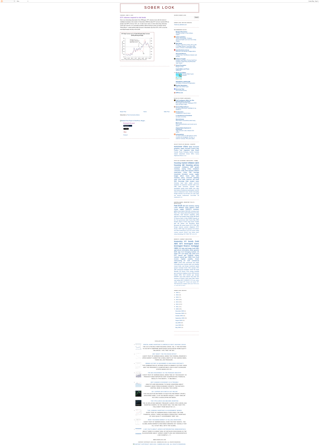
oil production (183, 184)
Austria (197, 153)
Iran (181, 150)
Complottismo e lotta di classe (183, 113)
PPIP (196, 234)
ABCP (182, 280)
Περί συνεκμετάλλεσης (181, 90)
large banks (191, 221)
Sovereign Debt (183, 181)
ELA (188, 230)
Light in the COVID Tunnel (182, 86)
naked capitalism (180, 36)
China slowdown (193, 169)
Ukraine (188, 153)
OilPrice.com (179, 92)
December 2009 (179, 311)
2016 (177, 295)
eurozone (178, 146)
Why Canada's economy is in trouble (164, 382)
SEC (198, 225)
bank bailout (181, 211)
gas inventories (178, 273)
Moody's (176, 228)
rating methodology (178, 234)
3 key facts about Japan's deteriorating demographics (164, 429)
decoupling (196, 191)
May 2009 (178, 327)
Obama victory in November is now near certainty (164, 363)
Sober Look (159, 7)
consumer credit (179, 170)
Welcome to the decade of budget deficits (186, 51)
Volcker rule (184, 223)
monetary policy (179, 177)
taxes (186, 191)
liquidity (197, 264)
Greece (193, 148)
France (176, 150)
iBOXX (184, 285)
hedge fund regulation (187, 228)
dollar (191, 250)
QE (183, 165)
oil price (189, 273)
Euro (193, 257)
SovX (184, 275)
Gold (197, 241)
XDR (179, 285)
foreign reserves (178, 193)
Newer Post (123, 111)
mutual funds (177, 266)
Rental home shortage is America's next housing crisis (164, 344)
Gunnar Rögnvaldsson (182, 106)
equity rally (188, 253)
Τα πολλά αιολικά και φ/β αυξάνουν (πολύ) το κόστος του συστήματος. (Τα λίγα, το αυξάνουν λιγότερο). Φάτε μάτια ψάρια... (186, 137)
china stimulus (189, 170)
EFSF (197, 227)
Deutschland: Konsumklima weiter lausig (185, 120)
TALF (178, 213)
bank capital (188, 183)
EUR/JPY (176, 276)
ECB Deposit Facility (193, 213)
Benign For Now (179, 66)
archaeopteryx (180, 134)
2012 (177, 304)
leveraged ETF (182, 282)
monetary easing (180, 169)
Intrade (191, 191)
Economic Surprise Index (191, 186)
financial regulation (189, 214)
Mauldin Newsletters (181, 85)
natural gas (182, 255)
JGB (175, 269)
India (192, 150)
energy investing (194, 271)
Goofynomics (179, 111)
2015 (177, 297)
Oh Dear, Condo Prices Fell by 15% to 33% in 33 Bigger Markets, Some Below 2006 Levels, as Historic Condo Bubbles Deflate (186, 46)
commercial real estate (192, 262)
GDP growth (194, 167)
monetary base (178, 183)
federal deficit (184, 213)
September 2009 (180, 318)
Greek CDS (182, 262)
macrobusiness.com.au (182, 50)
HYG (197, 267)
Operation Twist (178, 214)
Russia (181, 152)
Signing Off (178, 70)
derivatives (192, 223)
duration (189, 275)
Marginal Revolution (181, 31)
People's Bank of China (180, 221)
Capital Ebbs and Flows (182, 69)
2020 (177, 292)
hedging (185, 273)
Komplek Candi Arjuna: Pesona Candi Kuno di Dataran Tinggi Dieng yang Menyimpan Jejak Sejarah (186, 61)
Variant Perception (181, 65)
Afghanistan (177, 155)
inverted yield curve (193, 184)
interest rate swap (191, 276)
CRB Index (177, 186)
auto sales (196, 188)
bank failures (177, 190)
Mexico (182, 155)
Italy (197, 148)
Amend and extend (191, 282)
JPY (179, 253)
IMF (195, 216)
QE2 (175, 181)
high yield (184, 248)
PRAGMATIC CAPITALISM (183, 81)
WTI (181, 244)
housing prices (192, 165)
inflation (191, 163)
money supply (194, 174)
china (185, 146)
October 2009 (179, 315)
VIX (180, 248)
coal (183, 266)
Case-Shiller (193, 195)
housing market (180, 163)
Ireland (176, 153)
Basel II (185, 230)
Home (145, 111)
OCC (185, 234)
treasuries (178, 241)
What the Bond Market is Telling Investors (164, 419)
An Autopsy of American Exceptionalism (185, 83)
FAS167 (186, 232)
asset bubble (188, 188)
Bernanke (176, 225)
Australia (196, 152)
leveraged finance (182, 246)
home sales (190, 176)
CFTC (191, 225)
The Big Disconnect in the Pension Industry (164, 372)
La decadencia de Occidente (184, 115)
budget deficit (179, 176)
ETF (175, 255)
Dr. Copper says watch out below (164, 391)
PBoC (175, 213)
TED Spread (177, 283)
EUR (175, 252)
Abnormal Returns (181, 53)
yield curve (177, 179)
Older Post (166, 111)
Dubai (185, 155)
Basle (197, 223)
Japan (182, 148)
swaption (185, 283)
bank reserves (187, 179)
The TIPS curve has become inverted (164, 401)
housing (177, 165)
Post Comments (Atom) (133, 115)
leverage (196, 172)
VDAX (177, 285)
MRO (197, 220)
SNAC (187, 234)
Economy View (180, 89)
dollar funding (179, 230)
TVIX (194, 283)
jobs (197, 176)
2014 (177, 299)
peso (181, 283)
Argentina (187, 150)
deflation (181, 207)
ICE (190, 230)
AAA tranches (195, 273)
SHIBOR (190, 218)
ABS (176, 244)
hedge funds (191, 248)
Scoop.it (125, 135)
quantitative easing (179, 188)
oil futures (182, 278)
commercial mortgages (183, 269)
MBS (197, 248)
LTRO (176, 207)
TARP (179, 228)
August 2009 (178, 320)
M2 (178, 223)
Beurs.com (179, 122)
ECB (180, 205)
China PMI (187, 172)
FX (190, 280)
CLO (182, 252)
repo (179, 252)
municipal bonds (182, 267)
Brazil (197, 150)
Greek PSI (192, 269)
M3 (198, 190)
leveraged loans (191, 244)
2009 (177, 309)
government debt (183, 220)
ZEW (181, 197)
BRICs (192, 153)
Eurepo (187, 266)
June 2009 (178, 325)
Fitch (194, 228)
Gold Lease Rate (190, 278)
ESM (186, 211)
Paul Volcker (192, 232)
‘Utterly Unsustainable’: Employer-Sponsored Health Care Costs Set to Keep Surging (186, 40)
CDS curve (190, 283)
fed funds (196, 179)
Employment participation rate (189, 190)
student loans (194, 181)
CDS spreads (192, 267)
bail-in (197, 232)
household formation (181, 174)
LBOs (180, 275)
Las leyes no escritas (181, 116)
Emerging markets (188, 152)
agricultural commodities (181, 250)
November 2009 (179, 313)
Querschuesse (180, 119)
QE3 (197, 163)
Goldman (190, 255)
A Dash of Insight (181, 58)
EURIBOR (186, 280)
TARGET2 (188, 209)
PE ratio (193, 280)
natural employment (179, 191)
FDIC (194, 225)
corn (182, 253)
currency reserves (178, 232)
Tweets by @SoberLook (180, 24)
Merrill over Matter (181, 72)
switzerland (182, 153)
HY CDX (187, 260)
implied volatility (187, 259)
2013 (177, 302)
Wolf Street (179, 43)
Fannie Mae (192, 220)
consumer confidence (181, 167)
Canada (176, 152)
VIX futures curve (184, 271)
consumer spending (192, 177)
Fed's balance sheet (192, 207)
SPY (198, 282)
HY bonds (188, 241)
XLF (181, 285)
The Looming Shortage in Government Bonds (164, 410)
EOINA (193, 234)
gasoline (196, 250)
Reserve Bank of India (182, 218)
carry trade (192, 193)
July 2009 (178, 322)
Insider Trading (195, 230)
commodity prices (178, 264)
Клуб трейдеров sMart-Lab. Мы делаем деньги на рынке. (185, 101)
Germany (188, 148)
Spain (190, 147)
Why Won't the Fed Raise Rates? (165, 354)
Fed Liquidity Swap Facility (186, 216)
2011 (177, 306)
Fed (175, 205)
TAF (190, 234)
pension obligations (189, 227)
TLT (175, 285)
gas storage (195, 275)
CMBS (190, 257)
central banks (185, 225)
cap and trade (186, 193)
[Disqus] (144, 89)
